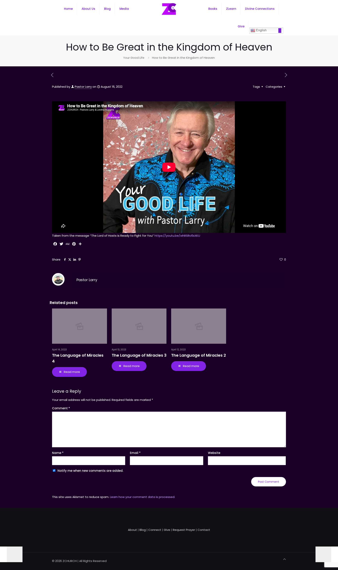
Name (58, 453)
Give (167, 530)
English (261, 30)
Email (135, 453)
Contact (204, 530)
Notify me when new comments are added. (90, 471)
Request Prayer (184, 530)
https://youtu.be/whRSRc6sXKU (177, 236)
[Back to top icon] (284, 559)
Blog (142, 530)
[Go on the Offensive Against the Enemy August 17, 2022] (327, 554)
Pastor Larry (83, 87)
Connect (154, 530)
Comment (61, 408)
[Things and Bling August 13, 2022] (11, 554)
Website (214, 453)
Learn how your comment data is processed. (142, 497)
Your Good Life (133, 58)
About (132, 530)
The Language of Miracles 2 (198, 355)
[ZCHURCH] (169, 9)
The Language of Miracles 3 (139, 355)
